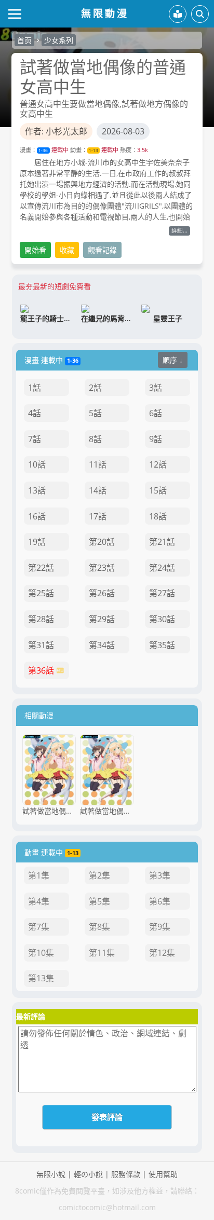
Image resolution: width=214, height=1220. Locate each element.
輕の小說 (88, 1174)
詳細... (179, 230)
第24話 (162, 567)
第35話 (162, 645)
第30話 (162, 619)
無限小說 (50, 1174)
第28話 (41, 619)
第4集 (38, 901)
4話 (34, 413)
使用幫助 (163, 1174)
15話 (158, 490)
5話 (95, 413)
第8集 (99, 927)
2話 (95, 387)
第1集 (38, 875)
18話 (158, 516)
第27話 (162, 593)
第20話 (102, 541)
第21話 (162, 541)
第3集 (159, 875)
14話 (97, 490)
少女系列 (58, 40)
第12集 (162, 952)
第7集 (38, 927)
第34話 (102, 645)
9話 (155, 439)
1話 (34, 387)
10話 (37, 464)
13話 (37, 490)
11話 (97, 464)
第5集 (99, 901)
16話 (37, 516)
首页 (24, 40)
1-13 (93, 150)
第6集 (159, 901)
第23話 (102, 567)
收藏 (67, 250)
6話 (155, 413)
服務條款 (125, 1174)
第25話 (41, 593)
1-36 (43, 150)
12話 (158, 464)
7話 (34, 439)
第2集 (99, 875)
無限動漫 (105, 13)
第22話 (41, 567)
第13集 (41, 978)
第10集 (41, 952)
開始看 (35, 250)
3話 (155, 387)
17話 (97, 516)
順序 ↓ (173, 360)
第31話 (41, 645)
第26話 (102, 593)
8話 (95, 439)
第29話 (102, 619)
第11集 (102, 952)
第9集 (159, 927)
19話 (37, 541)
